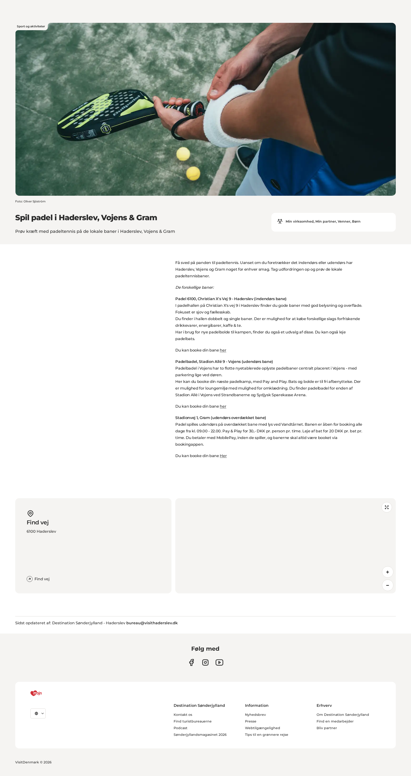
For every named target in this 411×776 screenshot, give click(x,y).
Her (223, 456)
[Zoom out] (387, 585)
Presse (250, 721)
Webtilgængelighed (262, 728)
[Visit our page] (205, 662)
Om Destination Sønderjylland (343, 715)
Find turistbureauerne (193, 721)
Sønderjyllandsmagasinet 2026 (200, 734)
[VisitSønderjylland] (44, 693)
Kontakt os (183, 715)
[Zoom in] (387, 572)
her (223, 350)
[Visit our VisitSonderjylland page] (191, 662)
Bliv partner (327, 728)
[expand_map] (387, 507)
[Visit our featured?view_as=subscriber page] (219, 662)
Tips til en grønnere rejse (266, 734)
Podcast (180, 728)
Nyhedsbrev (255, 715)
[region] (285, 545)
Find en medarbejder (335, 721)
